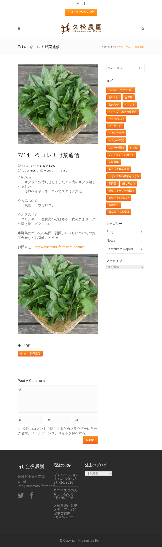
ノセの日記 (115, 126)
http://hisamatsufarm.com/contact (60, 247)
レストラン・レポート (121, 154)
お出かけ (114, 97)
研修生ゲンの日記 (119, 197)
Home (105, 46)
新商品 (112, 183)
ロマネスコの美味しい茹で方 (65, 492)
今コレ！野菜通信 (30, 353)
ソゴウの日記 (116, 118)
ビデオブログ (116, 133)
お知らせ (114, 104)
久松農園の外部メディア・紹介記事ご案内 (65, 509)
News (111, 240)
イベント (130, 104)
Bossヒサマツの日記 (120, 90)
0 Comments (30, 170)
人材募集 (114, 162)
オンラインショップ (82, 12)
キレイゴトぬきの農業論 (122, 111)
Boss (52, 165)
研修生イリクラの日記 (121, 190)
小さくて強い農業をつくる (124, 176)
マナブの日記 (116, 140)
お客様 (128, 97)
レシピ (134, 147)
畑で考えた (128, 183)
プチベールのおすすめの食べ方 (65, 477)
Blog (113, 46)
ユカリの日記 (116, 147)
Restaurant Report (120, 249)
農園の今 (114, 205)
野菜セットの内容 (119, 212)
